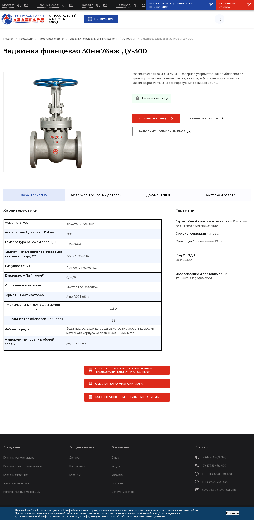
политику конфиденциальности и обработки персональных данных (115, 516)
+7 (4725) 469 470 (213, 465)
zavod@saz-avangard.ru (219, 489)
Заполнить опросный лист (162, 131)
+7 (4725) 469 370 (213, 457)
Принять (232, 513)
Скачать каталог (204, 118)
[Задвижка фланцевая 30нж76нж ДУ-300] (55, 122)
